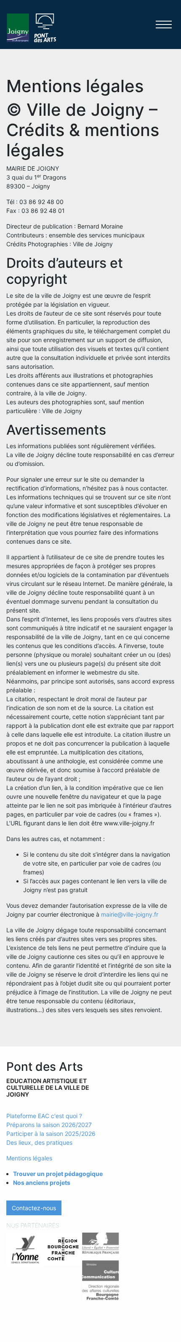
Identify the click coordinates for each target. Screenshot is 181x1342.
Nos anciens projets (41, 1182)
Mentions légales (29, 1158)
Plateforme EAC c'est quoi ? (44, 1115)
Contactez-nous (34, 1207)
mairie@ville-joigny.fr (129, 914)
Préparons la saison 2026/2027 (49, 1124)
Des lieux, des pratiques (39, 1142)
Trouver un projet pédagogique (58, 1173)
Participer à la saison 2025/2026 (51, 1133)
